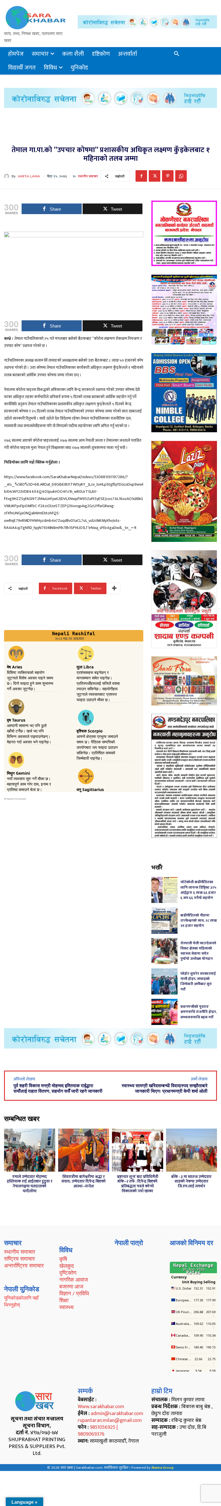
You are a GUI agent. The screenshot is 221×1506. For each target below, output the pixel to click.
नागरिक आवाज (73, 1279)
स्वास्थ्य (66, 1307)
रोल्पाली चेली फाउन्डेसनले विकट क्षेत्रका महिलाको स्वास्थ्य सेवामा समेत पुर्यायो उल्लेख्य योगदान (198, 951)
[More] (114, 588)
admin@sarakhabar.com (117, 1413)
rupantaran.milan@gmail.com (110, 1420)
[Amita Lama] (8, 176)
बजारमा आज (71, 1286)
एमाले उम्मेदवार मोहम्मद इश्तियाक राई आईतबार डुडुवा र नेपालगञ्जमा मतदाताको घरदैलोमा (29, 1183)
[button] (177, 54)
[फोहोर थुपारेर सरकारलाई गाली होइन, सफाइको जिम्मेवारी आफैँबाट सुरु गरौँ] (164, 981)
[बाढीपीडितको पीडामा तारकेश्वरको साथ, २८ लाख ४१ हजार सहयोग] (164, 920)
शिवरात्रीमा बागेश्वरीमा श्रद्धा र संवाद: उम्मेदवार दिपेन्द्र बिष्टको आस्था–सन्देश (83, 1181)
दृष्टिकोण (68, 1272)
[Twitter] (154, 176)
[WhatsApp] (181, 176)
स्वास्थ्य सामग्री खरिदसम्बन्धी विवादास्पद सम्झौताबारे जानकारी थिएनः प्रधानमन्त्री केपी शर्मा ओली (164, 1088)
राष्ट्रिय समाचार (19, 1258)
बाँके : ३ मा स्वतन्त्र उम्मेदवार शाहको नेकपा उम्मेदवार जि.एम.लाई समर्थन (191, 1181)
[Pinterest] (168, 176)
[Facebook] (141, 176)
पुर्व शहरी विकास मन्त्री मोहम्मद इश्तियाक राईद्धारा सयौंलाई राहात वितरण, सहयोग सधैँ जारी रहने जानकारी (58, 1088)
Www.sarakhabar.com (101, 1406)
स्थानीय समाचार (88, 176)
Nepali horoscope (16, 798)
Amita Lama (29, 176)
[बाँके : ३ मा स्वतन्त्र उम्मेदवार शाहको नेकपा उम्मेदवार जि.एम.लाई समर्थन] (191, 1150)
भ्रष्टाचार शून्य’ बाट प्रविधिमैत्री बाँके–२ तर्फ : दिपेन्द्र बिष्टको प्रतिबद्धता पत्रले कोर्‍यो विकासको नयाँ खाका (137, 1183)
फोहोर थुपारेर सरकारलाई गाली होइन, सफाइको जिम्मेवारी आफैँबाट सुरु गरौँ (198, 981)
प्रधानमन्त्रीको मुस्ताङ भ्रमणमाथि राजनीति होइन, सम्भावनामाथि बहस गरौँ (198, 1011)
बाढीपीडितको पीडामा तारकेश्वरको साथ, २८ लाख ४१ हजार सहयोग (198, 920)
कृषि (63, 1259)
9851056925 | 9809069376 (98, 1431)
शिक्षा (63, 1300)
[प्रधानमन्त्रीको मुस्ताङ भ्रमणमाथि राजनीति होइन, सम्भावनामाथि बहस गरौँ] (164, 1012)
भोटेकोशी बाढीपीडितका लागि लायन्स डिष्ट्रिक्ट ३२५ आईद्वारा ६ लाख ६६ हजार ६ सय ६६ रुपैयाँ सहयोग (198, 890)
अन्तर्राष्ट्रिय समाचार (24, 1265)
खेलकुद (66, 1265)
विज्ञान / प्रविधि (74, 1293)
